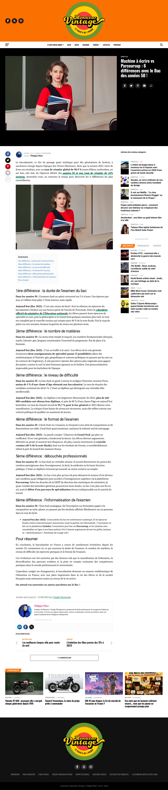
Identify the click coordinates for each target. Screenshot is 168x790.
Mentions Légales (100, 774)
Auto (69, 44)
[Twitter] (31, 627)
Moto (77, 44)
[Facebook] (25, 627)
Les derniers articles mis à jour (144, 774)
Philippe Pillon (36, 156)
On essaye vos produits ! (119, 774)
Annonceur (15, 774)
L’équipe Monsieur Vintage (62, 774)
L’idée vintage (43, 774)
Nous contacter (29, 774)
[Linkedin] (19, 627)
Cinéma (96, 44)
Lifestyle (106, 44)
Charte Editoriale (83, 774)
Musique (86, 44)
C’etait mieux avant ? (55, 44)
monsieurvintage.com (43, 620)
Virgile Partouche (62, 597)
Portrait (117, 44)
